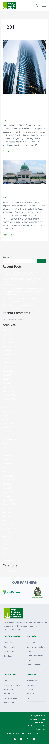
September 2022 (10, 439)
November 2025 (9, 355)
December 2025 (9, 351)
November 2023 (9, 399)
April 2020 (7, 488)
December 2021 (9, 464)
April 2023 (7, 419)
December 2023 (9, 395)
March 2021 (8, 476)
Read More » (8, 150)
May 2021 (7, 468)
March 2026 (8, 342)
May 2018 (7, 520)
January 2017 (8, 548)
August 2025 (8, 359)
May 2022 (7, 447)
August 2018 (8, 508)
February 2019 (9, 504)
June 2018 (7, 516)
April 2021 (7, 472)
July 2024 (7, 375)
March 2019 (8, 500)
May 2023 (7, 415)
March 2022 (8, 456)
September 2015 (10, 561)
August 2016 (8, 552)
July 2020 (7, 484)
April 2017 (7, 540)
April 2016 (7, 557)
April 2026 (7, 339)
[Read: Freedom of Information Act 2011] (24, 67)
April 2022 (7, 452)
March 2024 (8, 387)
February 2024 (9, 391)
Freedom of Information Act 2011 (21, 107)
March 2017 (8, 544)
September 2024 (10, 367)
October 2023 (9, 403)
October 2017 (8, 532)
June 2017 (7, 536)
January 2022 (8, 460)
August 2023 (8, 407)
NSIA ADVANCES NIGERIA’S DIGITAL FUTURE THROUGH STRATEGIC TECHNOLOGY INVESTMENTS (22, 282)
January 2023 (9, 427)
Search (6, 257)
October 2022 (8, 435)
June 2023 (7, 411)
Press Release (9, 571)
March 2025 (8, 363)
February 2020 (9, 492)
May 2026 (7, 334)
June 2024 (7, 379)
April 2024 (7, 383)
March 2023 (8, 423)
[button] (37, 6)
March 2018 (8, 524)
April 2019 (7, 496)
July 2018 (7, 512)
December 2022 (9, 431)
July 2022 (7, 444)
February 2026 (9, 347)
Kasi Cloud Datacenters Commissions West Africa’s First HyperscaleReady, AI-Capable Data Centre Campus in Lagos (24, 291)
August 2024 (8, 371)
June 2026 (7, 330)
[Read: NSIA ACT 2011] (24, 172)
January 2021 (8, 480)
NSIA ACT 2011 (20, 190)
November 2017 (9, 528)
